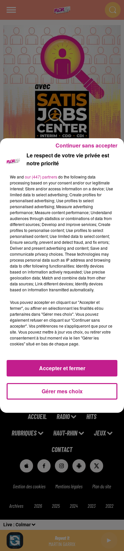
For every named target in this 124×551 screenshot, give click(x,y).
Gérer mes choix (62, 391)
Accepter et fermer (62, 368)
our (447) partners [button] (41, 176)
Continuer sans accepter (86, 145)
